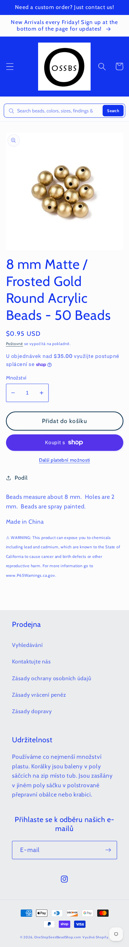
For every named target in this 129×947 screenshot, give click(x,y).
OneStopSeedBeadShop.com (57, 937)
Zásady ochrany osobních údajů (52, 678)
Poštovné (14, 343)
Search (113, 110)
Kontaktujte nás (31, 661)
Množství (16, 378)
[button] (9, 66)
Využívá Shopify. (95, 937)
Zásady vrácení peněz (39, 694)
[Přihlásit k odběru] (108, 850)
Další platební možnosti (64, 460)
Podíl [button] (21, 477)
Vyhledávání (27, 645)
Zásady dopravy (32, 711)
